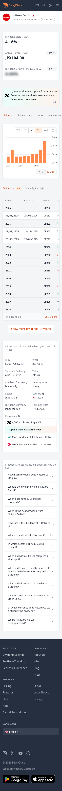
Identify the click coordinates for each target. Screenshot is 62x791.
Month (51, 172)
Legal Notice (41, 692)
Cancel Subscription (15, 712)
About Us (39, 655)
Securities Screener (15, 668)
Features (8, 692)
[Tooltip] (42, 393)
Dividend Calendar (14, 655)
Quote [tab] (40, 115)
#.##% (11, 74)
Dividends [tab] (11, 188)
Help (5, 706)
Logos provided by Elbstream (19, 768)
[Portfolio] (50, 5)
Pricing (7, 686)
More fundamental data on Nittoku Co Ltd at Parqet (33, 437)
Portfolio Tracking (14, 661)
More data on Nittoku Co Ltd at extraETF (33, 444)
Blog (36, 668)
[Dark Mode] (44, 5)
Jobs (36, 661)
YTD (18, 130)
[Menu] (57, 5)
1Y (25, 130)
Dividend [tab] (8, 115)
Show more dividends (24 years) (31, 329)
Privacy (38, 699)
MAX (45, 130)
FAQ (5, 699)
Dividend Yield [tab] (25, 115)
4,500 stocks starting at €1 (26, 422)
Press (37, 674)
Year (41, 172)
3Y (32, 130)
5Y (38, 130)
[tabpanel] (31, 151)
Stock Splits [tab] (34, 188)
